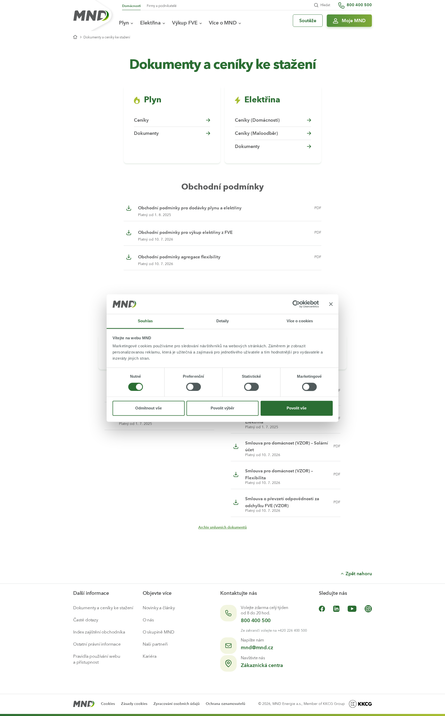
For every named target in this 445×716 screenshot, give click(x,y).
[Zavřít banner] (331, 304)
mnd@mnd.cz (257, 647)
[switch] (193, 387)
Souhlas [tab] (145, 321)
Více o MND (223, 23)
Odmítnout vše (148, 408)
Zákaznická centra (262, 665)
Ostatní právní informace (97, 644)
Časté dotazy (85, 619)
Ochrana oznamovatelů (225, 704)
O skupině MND (158, 632)
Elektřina (150, 23)
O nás (148, 619)
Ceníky (141, 120)
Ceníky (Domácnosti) (257, 120)
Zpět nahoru (359, 574)
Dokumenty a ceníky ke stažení (103, 607)
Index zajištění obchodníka (99, 632)
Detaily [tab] (222, 321)
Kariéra (150, 656)
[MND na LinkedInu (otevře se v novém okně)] (336, 608)
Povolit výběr (222, 408)
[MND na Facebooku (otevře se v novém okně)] (322, 608)
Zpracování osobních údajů (176, 704)
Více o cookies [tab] (300, 321)
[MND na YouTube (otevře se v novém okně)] (352, 608)
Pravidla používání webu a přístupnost (96, 659)
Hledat (325, 5)
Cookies (108, 704)
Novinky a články (159, 607)
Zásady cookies (134, 704)
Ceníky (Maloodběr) (256, 133)
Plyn (124, 23)
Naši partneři (155, 644)
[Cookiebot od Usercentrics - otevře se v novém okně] (296, 304)
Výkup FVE (185, 23)
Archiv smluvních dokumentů (222, 527)
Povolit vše (296, 408)
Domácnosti (131, 6)
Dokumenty (146, 133)
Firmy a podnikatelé (161, 6)
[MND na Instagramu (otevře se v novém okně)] (368, 608)
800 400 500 (256, 620)
